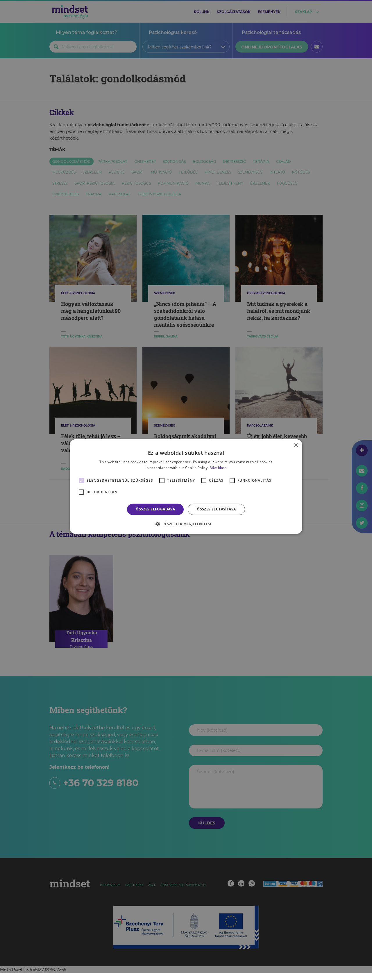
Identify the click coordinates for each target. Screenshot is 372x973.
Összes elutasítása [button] (216, 509)
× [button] (296, 445)
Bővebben (218, 467)
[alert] (186, 486)
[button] (186, 524)
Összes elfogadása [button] (155, 509)
